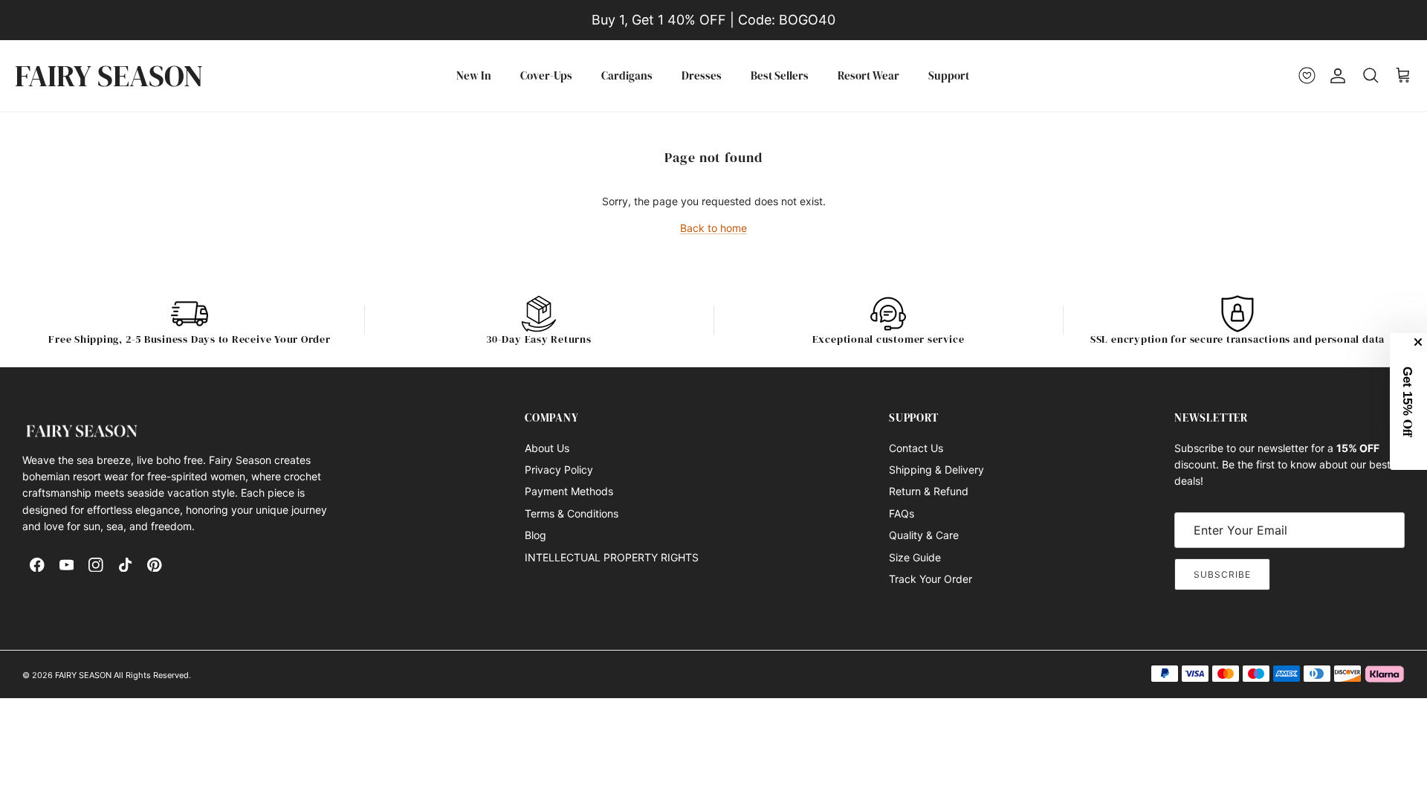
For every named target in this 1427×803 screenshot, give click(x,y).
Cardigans (627, 75)
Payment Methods (569, 491)
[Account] (1335, 76)
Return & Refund (928, 491)
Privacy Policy (559, 469)
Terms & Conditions (571, 513)
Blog (535, 535)
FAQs (901, 513)
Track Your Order (930, 579)
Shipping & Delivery (936, 469)
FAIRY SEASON (83, 675)
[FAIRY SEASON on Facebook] (37, 565)
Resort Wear (868, 75)
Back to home (713, 228)
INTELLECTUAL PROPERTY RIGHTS (612, 557)
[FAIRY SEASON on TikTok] (125, 565)
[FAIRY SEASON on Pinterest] (154, 565)
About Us (547, 448)
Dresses (702, 75)
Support (948, 75)
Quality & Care (924, 535)
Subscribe (1222, 574)
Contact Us (916, 448)
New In (473, 75)
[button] (1409, 401)
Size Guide (915, 557)
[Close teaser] (1419, 342)
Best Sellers (780, 75)
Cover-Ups (546, 75)
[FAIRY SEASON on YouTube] (66, 565)
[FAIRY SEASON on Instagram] (95, 565)
